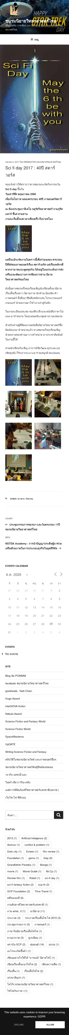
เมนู (36, 39)
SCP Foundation (18, 891)
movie (12, 871)
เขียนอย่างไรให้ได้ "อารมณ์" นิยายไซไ (31, 957)
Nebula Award (13, 713)
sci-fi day (52, 878)
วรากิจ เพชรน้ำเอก (16, 774)
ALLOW (50, 1024)
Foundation (15, 858)
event (13, 498)
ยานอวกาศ (15, 937)
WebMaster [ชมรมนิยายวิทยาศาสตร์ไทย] (42, 162)
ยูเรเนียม (35, 937)
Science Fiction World (17, 729)
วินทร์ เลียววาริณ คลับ (17, 782)
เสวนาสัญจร (16, 977)
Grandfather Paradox (21, 864)
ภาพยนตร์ (42, 924)
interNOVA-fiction (15, 706)
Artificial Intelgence (34, 838)
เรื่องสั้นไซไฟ (33, 971)
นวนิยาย (37, 911)
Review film (16, 878)
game (33, 858)
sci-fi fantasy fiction (20, 884)
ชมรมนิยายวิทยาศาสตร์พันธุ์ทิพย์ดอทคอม (29, 767)
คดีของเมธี (15, 898)
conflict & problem (37, 844)
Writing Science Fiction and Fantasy (26, 752)
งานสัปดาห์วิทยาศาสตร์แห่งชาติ (27, 904)
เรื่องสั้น (13, 971)
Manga (46, 864)
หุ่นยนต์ (37, 944)
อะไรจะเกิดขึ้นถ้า (19, 951)
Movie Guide (32, 871)
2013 (12, 838)
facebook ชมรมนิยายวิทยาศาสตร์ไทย (27, 683)
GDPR (41, 1016)
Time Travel (43, 891)
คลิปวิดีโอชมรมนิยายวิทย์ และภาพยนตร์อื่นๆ (30, 759)
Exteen (32, 851)
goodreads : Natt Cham (18, 691)
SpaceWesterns (14, 736)
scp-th (43, 884)
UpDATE (10, 744)
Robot (34, 878)
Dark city (14, 851)
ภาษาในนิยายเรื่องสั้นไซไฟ (24, 931)
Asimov (13, 844)
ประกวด (14, 918)
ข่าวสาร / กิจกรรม (25, 498)
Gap (48, 858)
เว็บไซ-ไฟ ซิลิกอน (15, 797)
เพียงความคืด (51, 964)
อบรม (54, 944)
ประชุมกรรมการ (18, 924)
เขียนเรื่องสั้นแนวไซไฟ (22, 964)
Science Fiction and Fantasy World (25, 721)
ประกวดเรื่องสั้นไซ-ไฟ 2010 (43, 918)
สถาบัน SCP (16, 944)
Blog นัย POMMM (15, 675)
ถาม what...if (16, 911)
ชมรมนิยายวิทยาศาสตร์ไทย (30, 21)
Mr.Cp (51, 871)
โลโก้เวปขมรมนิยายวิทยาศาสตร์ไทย (30, 984)
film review (51, 851)
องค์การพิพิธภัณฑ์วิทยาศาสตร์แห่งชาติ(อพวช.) (32, 790)
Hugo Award (12, 698)
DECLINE (19, 1024)
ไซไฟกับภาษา (17, 991)
